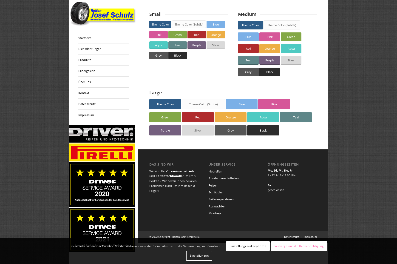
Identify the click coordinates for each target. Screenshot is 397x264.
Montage (215, 213)
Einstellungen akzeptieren (248, 246)
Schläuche (215, 192)
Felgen (213, 185)
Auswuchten (217, 206)
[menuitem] (103, 38)
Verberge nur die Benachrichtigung (299, 246)
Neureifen (215, 171)
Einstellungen (199, 256)
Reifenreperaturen (221, 199)
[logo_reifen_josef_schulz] (103, 14)
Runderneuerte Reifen (224, 178)
